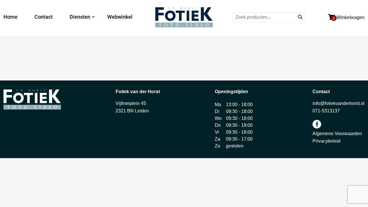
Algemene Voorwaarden (337, 133)
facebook (317, 124)
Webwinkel (120, 17)
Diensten (80, 17)
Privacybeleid (326, 141)
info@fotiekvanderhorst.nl (339, 103)
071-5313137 (326, 110)
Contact (43, 17)
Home (10, 17)
